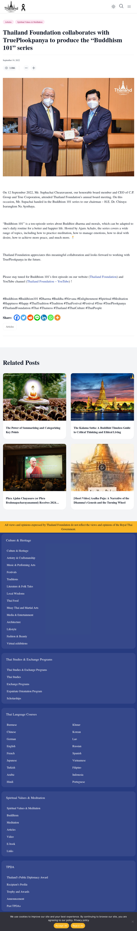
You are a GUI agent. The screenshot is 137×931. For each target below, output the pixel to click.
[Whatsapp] (51, 318)
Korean (76, 732)
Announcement (15, 899)
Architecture (14, 622)
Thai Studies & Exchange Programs (27, 670)
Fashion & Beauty (17, 636)
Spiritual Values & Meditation (29, 22)
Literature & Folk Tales (20, 586)
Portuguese (78, 782)
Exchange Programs (18, 684)
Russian (76, 746)
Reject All (78, 925)
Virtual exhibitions (17, 643)
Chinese (11, 732)
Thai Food (13, 600)
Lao (74, 739)
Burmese (12, 724)
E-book (11, 844)
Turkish (11, 767)
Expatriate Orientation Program (24, 691)
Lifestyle (11, 629)
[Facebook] (17, 318)
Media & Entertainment (20, 615)
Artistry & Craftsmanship (21, 558)
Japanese (12, 760)
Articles (8, 22)
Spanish (76, 753)
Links (10, 851)
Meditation (13, 822)
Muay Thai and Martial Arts (22, 607)
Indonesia (77, 774)
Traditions (12, 579)
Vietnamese (79, 760)
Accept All (61, 925)
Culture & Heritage (17, 550)
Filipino (76, 767)
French (11, 753)
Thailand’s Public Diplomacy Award (27, 877)
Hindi (10, 782)
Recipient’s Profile (17, 884)
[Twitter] (24, 318)
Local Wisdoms (15, 593)
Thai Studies (14, 677)
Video (10, 836)
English (11, 746)
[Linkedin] (44, 318)
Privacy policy (81, 920)
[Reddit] (30, 318)
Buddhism (12, 815)
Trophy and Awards (18, 891)
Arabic (10, 774)
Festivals (12, 572)
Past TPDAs (14, 906)
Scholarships (14, 698)
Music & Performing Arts (21, 565)
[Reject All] (132, 921)
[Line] (37, 318)
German (11, 739)
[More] (57, 318)
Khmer (76, 724)
